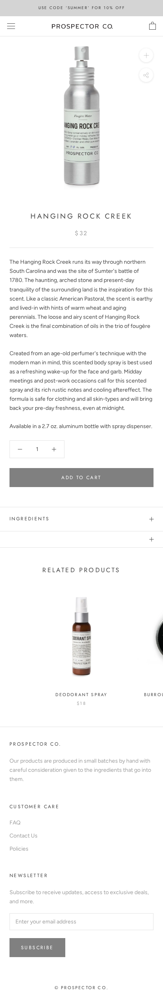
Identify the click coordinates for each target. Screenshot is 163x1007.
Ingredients (29, 518)
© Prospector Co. (81, 987)
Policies (18, 848)
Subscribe (37, 947)
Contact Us (23, 835)
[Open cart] (152, 26)
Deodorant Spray (81, 694)
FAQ (15, 822)
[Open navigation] (11, 26)
